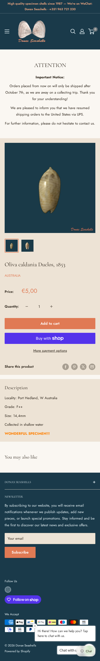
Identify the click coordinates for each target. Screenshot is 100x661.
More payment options (50, 350)
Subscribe (20, 552)
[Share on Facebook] (65, 366)
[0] (91, 31)
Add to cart (50, 323)
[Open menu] (7, 31)
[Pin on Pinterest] (74, 366)
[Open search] (73, 31)
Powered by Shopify (17, 651)
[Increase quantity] (51, 306)
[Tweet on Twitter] (83, 366)
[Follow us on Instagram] (8, 589)
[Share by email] (92, 366)
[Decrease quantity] (27, 306)
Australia (12, 275)
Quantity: (12, 306)
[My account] (82, 31)
